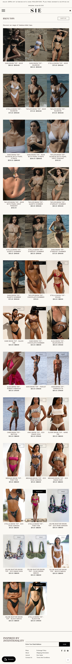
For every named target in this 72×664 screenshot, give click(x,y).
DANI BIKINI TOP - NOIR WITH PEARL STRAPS (36, 155)
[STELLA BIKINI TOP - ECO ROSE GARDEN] (14, 505)
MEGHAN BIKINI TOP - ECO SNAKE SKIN (58, 479)
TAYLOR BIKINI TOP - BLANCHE (58, 110)
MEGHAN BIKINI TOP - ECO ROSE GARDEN (36, 479)
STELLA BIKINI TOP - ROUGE (58, 296)
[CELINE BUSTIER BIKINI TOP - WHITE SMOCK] (58, 551)
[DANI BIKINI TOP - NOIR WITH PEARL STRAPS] (36, 136)
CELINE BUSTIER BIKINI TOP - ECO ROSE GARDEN (58, 524)
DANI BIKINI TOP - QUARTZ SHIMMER (14, 296)
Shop (27, 650)
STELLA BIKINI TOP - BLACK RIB (36, 618)
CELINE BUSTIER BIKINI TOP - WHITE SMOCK (58, 570)
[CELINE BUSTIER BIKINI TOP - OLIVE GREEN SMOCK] (36, 551)
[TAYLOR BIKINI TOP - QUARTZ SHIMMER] (36, 183)
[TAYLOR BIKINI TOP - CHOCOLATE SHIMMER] (36, 277)
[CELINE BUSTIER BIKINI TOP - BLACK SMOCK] (14, 598)
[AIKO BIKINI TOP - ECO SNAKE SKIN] (36, 414)
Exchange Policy (41, 650)
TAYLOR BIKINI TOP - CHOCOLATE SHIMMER (36, 296)
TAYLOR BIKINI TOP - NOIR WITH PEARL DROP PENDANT (14, 204)
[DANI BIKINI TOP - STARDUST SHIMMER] (58, 231)
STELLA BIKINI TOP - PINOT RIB (36, 525)
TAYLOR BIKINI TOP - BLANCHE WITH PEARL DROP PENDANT (58, 156)
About (27, 653)
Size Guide (40, 655)
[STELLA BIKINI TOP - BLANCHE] (14, 90)
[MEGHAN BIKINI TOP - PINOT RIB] (14, 459)
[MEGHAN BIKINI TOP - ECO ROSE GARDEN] (36, 459)
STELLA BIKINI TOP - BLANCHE (14, 110)
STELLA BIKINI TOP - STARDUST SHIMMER (36, 250)
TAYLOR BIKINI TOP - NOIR (36, 109)
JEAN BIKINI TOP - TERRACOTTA (58, 387)
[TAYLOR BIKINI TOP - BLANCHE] (58, 90)
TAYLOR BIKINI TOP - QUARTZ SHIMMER (36, 203)
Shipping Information (43, 653)
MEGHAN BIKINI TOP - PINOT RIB (14, 479)
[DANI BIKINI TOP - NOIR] (14, 44)
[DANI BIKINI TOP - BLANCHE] (36, 44)
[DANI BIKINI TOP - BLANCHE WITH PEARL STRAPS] (14, 136)
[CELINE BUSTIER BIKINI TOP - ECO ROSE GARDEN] (58, 505)
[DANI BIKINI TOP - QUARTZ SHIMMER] (14, 277)
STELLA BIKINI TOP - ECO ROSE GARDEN (13, 525)
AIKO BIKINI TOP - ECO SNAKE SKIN (36, 433)
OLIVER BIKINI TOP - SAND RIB (58, 433)
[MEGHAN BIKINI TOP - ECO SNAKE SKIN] (58, 459)
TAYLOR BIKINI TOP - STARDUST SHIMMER (58, 203)
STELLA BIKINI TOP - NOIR (58, 63)
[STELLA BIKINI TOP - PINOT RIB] (36, 505)
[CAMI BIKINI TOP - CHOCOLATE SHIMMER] (36, 322)
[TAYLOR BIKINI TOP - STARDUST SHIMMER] (58, 183)
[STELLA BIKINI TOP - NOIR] (58, 44)
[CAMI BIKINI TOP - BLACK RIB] (14, 322)
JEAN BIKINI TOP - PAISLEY (36, 387)
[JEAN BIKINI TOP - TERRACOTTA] (58, 368)
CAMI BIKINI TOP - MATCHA (14, 433)
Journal (28, 655)
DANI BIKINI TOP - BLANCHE (36, 64)
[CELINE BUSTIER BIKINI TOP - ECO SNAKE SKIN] (14, 551)
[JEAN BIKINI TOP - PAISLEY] (36, 368)
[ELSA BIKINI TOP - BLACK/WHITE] (58, 322)
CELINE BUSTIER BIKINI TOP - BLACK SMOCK (14, 618)
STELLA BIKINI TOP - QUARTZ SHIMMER (14, 250)
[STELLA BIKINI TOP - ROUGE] (58, 277)
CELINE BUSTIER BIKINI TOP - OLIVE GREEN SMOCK (36, 571)
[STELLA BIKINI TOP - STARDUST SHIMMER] (36, 231)
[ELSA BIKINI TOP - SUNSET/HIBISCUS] (14, 368)
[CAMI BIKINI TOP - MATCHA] (14, 414)
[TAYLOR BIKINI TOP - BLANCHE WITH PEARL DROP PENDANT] (58, 136)
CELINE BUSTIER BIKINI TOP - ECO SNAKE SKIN (14, 570)
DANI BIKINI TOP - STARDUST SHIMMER (58, 250)
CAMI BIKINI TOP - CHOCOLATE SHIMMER (36, 342)
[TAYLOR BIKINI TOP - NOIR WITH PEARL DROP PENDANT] (14, 183)
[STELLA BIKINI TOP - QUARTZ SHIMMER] (14, 231)
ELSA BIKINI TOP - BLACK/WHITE (58, 342)
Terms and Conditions (43, 657)
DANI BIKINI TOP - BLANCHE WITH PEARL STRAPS (13, 156)
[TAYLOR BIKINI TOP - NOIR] (36, 90)
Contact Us (29, 657)
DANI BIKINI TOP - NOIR (14, 63)
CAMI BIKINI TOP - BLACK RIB (13, 342)
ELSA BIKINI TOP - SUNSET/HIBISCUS (14, 387)
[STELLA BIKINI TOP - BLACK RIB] (36, 598)
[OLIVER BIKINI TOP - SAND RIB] (58, 414)
